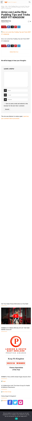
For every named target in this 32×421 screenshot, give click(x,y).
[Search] (29, 2)
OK (16, 418)
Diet (6, 6)
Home (2, 6)
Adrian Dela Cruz (6, 21)
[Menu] (2, 2)
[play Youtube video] (16, 316)
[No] (30, 416)
